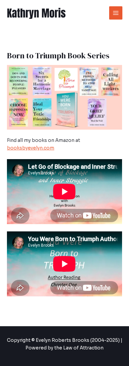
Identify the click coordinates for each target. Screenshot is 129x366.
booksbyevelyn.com (30, 148)
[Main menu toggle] (116, 13)
